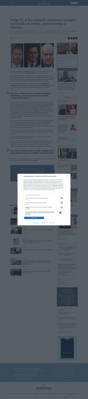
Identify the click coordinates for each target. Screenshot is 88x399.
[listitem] (44, 195)
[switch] (61, 198)
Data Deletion (36, 222)
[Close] (67, 176)
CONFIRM (34, 217)
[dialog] (44, 199)
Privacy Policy (52, 222)
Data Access (44, 222)
